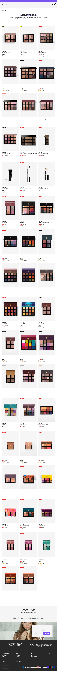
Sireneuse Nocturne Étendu (42, 52)
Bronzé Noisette (4, 458)
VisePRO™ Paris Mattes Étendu (6, 119)
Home (3, 10)
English (3, 667)
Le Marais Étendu (4, 323)
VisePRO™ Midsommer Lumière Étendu (25, 119)
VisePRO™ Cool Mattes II (5, 256)
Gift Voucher (18, 655)
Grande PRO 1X (22, 222)
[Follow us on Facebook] (49, 656)
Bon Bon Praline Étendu (23, 52)
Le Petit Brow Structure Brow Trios (43, 153)
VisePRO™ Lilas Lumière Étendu (42, 119)
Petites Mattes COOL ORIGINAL (6, 289)
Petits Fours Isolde (41, 323)
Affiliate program (18, 661)
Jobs (16, 660)
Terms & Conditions (33, 656)
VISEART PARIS (4, 51)
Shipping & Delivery (5, 655)
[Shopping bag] (54, 4)
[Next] (31, 601)
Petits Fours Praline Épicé (5, 390)
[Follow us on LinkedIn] (54, 656)
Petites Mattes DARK (23, 289)
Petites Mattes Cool (23, 424)
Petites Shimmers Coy (5, 424)
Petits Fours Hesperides (5, 357)
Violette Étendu (40, 357)
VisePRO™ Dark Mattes (23, 256)
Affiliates (3, 661)
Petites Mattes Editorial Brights (24, 357)
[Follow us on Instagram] (51, 656)
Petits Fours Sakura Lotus (23, 559)
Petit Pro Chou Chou (5, 525)
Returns (3, 656)
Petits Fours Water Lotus (41, 559)
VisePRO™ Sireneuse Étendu (42, 289)
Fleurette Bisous (40, 458)
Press (2, 660)
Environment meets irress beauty (35, 660)
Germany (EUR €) (4, 666)
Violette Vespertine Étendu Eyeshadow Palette (27, 390)
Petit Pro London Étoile (41, 525)
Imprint (31, 655)
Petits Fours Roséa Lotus (5, 559)
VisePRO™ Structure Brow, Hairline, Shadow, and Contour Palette (28, 154)
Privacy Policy (32, 657)
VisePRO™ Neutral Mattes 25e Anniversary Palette (45, 222)
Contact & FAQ (4, 657)
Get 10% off (17, 656)
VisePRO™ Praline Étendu (23, 86)
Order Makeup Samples (19, 657)
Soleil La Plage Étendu (23, 323)
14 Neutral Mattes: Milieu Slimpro (43, 424)
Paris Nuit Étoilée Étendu (41, 86)
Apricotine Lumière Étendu (6, 52)
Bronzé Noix (21, 458)
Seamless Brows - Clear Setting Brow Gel (26, 188)
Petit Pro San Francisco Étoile (24, 525)
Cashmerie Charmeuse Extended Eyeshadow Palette (46, 390)
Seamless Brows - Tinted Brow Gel (43, 188)
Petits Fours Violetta (41, 256)
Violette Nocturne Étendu (5, 86)
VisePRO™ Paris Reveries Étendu (6, 153)
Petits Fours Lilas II (4, 222)
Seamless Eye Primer (5, 188)
